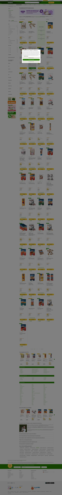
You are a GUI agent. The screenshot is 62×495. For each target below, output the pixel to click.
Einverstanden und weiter (31, 59)
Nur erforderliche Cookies (31, 61)
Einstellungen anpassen (31, 57)
